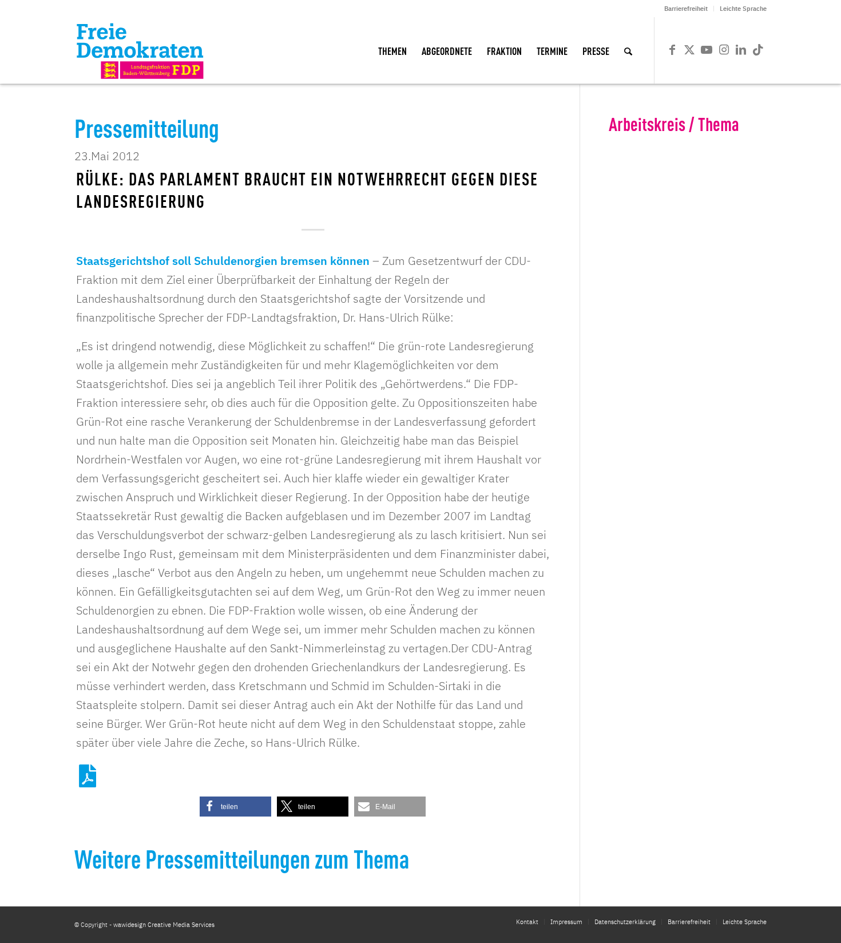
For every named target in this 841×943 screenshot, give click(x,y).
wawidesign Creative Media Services (164, 925)
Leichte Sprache (743, 9)
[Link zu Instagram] (723, 49)
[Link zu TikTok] (758, 49)
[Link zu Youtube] (706, 49)
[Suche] (628, 50)
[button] (235, 807)
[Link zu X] (689, 49)
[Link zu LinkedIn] (740, 49)
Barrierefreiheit (686, 9)
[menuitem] (686, 8)
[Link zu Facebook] (672, 49)
